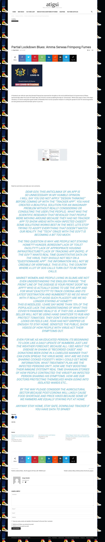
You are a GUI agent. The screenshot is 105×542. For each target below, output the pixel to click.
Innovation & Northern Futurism (47, 12)
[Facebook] (23, 482)
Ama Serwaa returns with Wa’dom (47, 435)
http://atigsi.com (25, 480)
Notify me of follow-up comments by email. (23, 524)
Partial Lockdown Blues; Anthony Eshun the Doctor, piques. (79, 471)
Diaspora (62, 12)
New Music (21, 12)
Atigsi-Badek (16, 50)
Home (14, 12)
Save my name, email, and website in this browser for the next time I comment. (33, 521)
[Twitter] (26, 482)
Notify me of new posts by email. (21, 526)
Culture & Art (30, 12)
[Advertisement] (52, 33)
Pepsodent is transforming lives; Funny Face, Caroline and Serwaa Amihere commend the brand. (22, 436)
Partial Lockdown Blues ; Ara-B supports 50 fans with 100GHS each (28, 471)
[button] (92, 12)
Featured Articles (72, 12)
